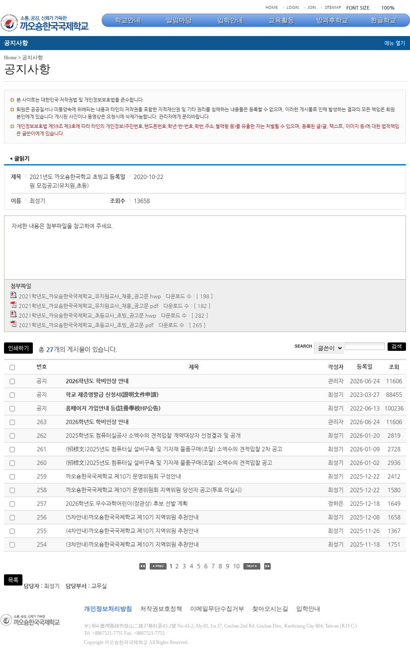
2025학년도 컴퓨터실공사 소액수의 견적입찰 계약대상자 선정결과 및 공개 (153, 435)
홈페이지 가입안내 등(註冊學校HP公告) (113, 408)
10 (236, 566)
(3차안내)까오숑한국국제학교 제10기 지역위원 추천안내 (132, 544)
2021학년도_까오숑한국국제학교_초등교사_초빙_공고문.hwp (87, 315)
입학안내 (308, 609)
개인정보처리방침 (108, 609)
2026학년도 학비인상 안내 (97, 381)
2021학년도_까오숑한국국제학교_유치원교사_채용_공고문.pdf (89, 306)
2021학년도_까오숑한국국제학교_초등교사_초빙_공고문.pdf (86, 325)
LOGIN (293, 7)
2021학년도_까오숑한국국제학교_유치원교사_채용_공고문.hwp (90, 296)
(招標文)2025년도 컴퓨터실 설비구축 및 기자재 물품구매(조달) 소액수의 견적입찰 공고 (169, 462)
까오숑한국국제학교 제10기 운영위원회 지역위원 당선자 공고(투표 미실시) (154, 490)
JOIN (312, 7)
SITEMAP (333, 7)
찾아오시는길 (270, 609)
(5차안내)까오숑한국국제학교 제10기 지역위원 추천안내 (132, 517)
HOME (271, 7)
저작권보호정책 (161, 609)
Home (10, 57)
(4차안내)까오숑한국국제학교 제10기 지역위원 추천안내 (132, 530)
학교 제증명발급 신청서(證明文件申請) (112, 394)
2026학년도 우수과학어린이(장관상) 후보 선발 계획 (127, 503)
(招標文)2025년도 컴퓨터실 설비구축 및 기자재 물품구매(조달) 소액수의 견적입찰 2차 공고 (174, 449)
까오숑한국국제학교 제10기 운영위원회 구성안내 (123, 476)
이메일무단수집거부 (217, 609)
